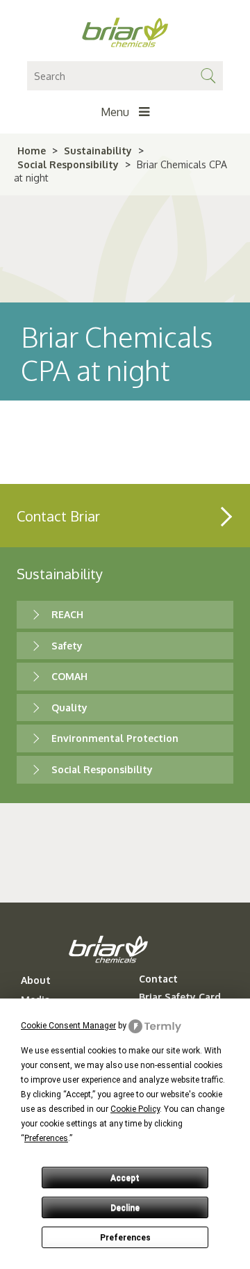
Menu (116, 112)
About (36, 980)
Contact (158, 979)
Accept (125, 1178)
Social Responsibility (68, 164)
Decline (125, 1208)
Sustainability (98, 150)
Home (31, 150)
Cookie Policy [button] (135, 1109)
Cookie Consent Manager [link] (68, 1025)
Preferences (125, 1238)
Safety (67, 646)
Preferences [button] (46, 1138)
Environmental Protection (114, 738)
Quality (69, 707)
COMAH (69, 676)
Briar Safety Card (180, 997)
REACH (67, 614)
